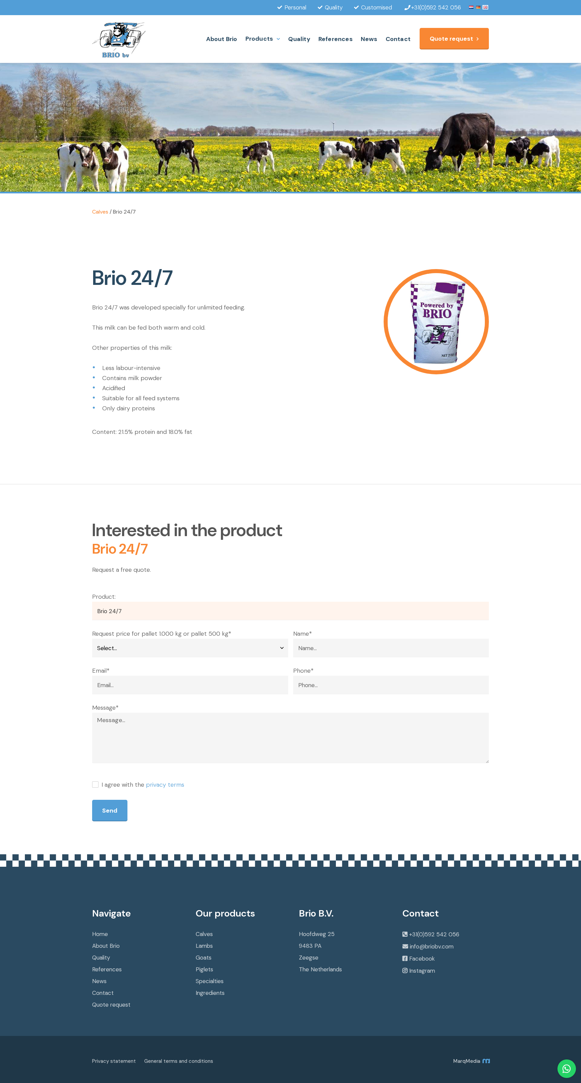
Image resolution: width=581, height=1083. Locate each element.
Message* (105, 708)
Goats (203, 957)
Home (100, 934)
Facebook (422, 958)
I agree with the (142, 785)
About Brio (221, 39)
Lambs (204, 945)
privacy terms (165, 785)
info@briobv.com (432, 946)
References (335, 39)
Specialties (210, 981)
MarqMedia (467, 1061)
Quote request (451, 39)
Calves (100, 211)
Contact (398, 39)
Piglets (204, 969)
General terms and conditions (178, 1061)
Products (259, 39)
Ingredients (210, 993)
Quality (299, 39)
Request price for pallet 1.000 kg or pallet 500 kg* (161, 634)
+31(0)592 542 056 (434, 934)
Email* (100, 671)
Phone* (303, 671)
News (369, 39)
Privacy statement (114, 1061)
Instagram (422, 970)
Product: (104, 597)
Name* (302, 634)
